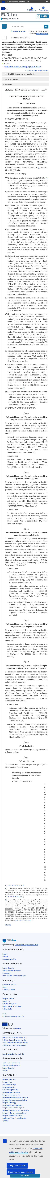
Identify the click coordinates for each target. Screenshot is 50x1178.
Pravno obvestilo (8, 968)
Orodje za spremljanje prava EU (13, 1016)
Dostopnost (6, 973)
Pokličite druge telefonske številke (14, 1040)
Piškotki (5, 1071)
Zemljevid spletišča (9, 959)
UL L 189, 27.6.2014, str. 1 (23, 920)
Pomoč (4, 954)
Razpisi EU (6, 1001)
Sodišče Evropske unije (10, 1090)
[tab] (25, 74)
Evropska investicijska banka (12, 1105)
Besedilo (8, 84)
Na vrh (8, 925)
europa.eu (17, 1028)
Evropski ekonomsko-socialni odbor (14, 1100)
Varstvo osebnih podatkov (11, 1065)
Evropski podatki (8, 999)
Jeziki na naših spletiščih (11, 1063)
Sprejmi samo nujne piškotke (20, 1172)
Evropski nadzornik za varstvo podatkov (15, 1110)
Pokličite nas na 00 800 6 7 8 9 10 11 (14, 1037)
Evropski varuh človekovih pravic (13, 1108)
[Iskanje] (46, 26)
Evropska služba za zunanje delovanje (15, 1097)
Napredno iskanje (42, 34)
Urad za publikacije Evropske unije (26, 945)
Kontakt (5, 957)
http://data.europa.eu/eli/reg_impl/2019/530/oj (23, 67)
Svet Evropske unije (9, 1085)
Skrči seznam (43, 70)
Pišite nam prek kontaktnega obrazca (15, 1043)
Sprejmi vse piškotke (17, 1165)
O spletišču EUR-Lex (9, 985)
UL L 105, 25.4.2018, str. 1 (14, 897)
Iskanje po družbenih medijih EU (13, 1054)
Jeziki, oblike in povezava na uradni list (20, 74)
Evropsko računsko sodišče (11, 1095)
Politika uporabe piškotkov (11, 971)
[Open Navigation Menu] (4, 26)
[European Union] (7, 1024)
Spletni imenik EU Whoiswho (12, 1006)
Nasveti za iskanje (18, 31)
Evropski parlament (9, 1079)
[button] (25, 1176)
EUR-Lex (9, 15)
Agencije (5, 1121)
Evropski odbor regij (9, 1103)
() (39, 168)
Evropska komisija (8, 1087)
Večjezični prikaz (11, 79)
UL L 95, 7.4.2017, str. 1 (16, 885)
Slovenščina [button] (43, 10)
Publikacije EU (7, 1009)
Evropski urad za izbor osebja (12, 1115)
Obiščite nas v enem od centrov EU (14, 1045)
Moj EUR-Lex (32, 10)
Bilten (4, 987)
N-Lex (4, 1014)
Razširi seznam (32, 70)
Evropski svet (7, 1082)
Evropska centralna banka (11, 1092)
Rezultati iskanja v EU (9, 1004)
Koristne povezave (8, 990)
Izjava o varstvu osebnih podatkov (13, 976)
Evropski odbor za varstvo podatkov (14, 1113)
